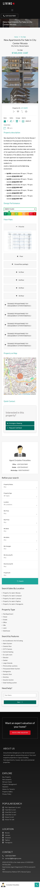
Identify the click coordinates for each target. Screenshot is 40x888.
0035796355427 (23, 470)
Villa (4, 625)
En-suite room (7, 655)
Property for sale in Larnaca (12, 598)
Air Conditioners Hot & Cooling (13, 641)
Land (4, 628)
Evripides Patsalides (12, 885)
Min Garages (7, 546)
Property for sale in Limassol (12, 596)
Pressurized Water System (11, 669)
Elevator (5, 657)
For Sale (23, 37)
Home (16, 37)
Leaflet (19, 394)
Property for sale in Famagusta (13, 604)
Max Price (6, 519)
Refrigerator (7, 671)
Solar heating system (10, 683)
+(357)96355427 (22, 467)
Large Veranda (7, 663)
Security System (8, 680)
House (5, 617)
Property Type (8, 493)
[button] (12, 10)
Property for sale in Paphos (12, 601)
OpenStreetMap (26, 394)
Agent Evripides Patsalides (20, 460)
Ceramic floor (7, 646)
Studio (5, 619)
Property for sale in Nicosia (11, 593)
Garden (5, 660)
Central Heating (8, 652)
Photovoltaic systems (10, 666)
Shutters (6, 677)
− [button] (6, 363)
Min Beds (6, 528)
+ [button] (6, 360)
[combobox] (20, 488)
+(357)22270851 (22, 464)
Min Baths (6, 537)
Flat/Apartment (8, 614)
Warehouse (6, 631)
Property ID (7, 572)
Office (5, 622)
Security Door (7, 674)
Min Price (6, 511)
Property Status (8, 484)
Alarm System (7, 643)
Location (6, 502)
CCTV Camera (7, 649)
